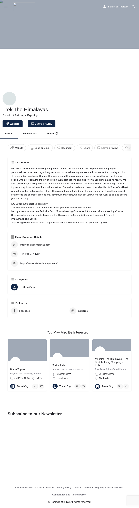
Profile (9, 133)
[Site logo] (24, 7)
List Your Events (24, 487)
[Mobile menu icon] (5, 7)
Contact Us (49, 487)
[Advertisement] (69, 74)
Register (123, 6)
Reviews (29, 133)
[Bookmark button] (41, 386)
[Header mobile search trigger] (133, 6)
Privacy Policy (63, 487)
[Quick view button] (34, 386)
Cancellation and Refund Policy (69, 494)
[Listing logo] (9, 98)
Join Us (38, 487)
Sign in (111, 6)
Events (51, 133)
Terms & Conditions (83, 487)
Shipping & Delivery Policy (109, 487)
